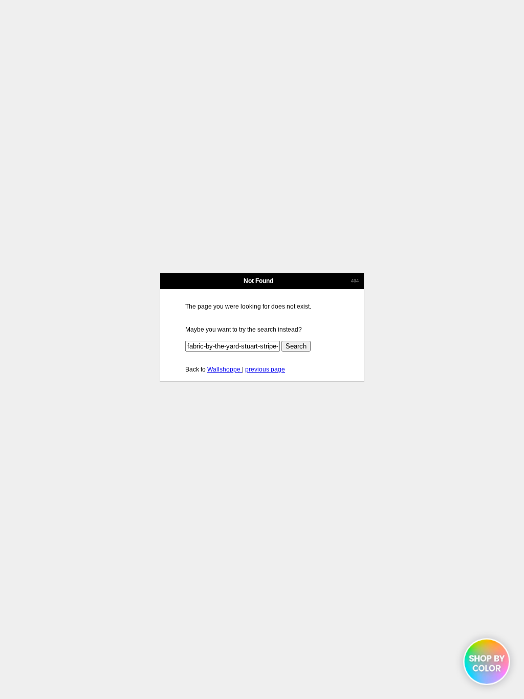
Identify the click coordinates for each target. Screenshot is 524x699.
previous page (265, 369)
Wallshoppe (224, 369)
